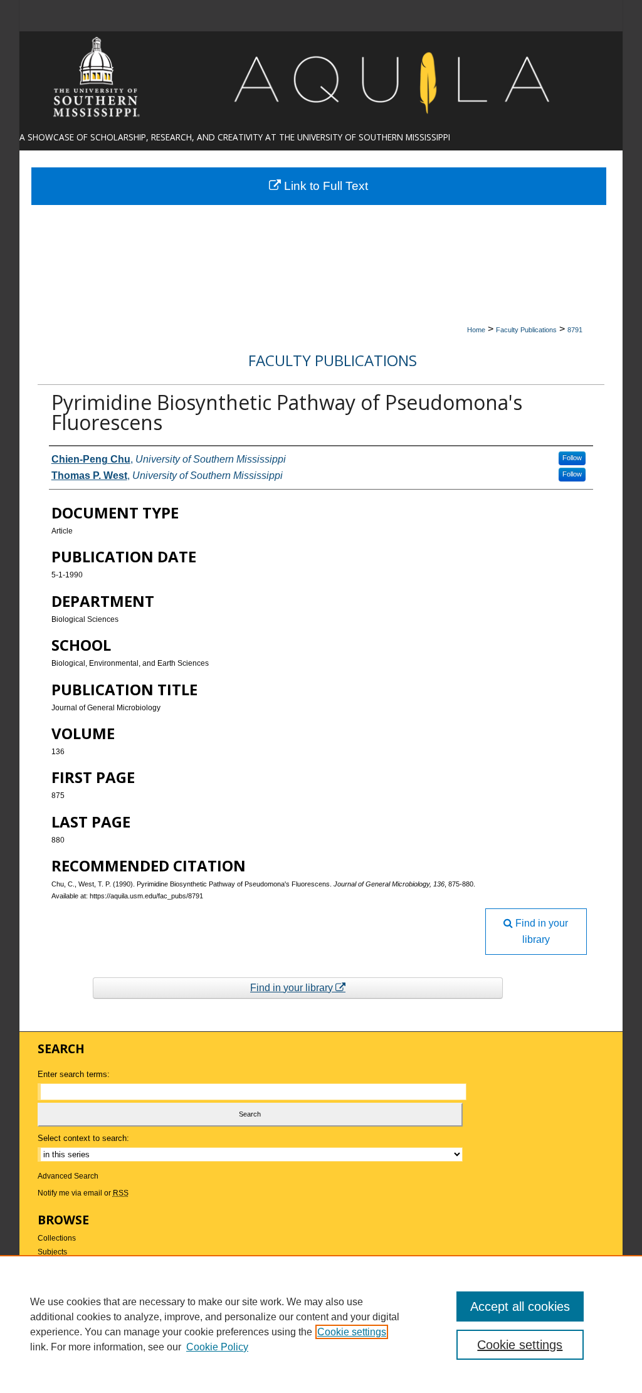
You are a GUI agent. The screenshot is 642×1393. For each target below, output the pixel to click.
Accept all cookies (520, 1306)
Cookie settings (351, 1332)
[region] (321, 1324)
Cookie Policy (217, 1347)
